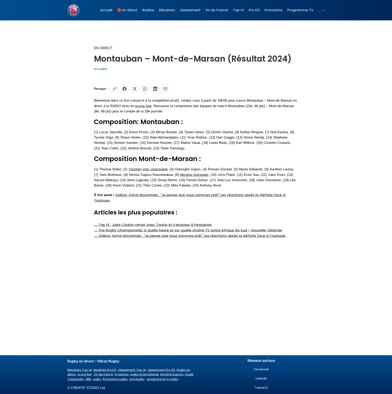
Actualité (100, 69)
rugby (96, 379)
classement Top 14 (132, 370)
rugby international (144, 374)
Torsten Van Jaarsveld (147, 169)
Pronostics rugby (115, 379)
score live (143, 105)
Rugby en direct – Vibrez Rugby (93, 361)
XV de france (103, 374)
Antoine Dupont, (172, 374)
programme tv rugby (162, 379)
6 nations (122, 374)
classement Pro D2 (161, 370)
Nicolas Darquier (194, 174)
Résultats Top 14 (79, 370)
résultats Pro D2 (104, 370)
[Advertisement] (196, 271)
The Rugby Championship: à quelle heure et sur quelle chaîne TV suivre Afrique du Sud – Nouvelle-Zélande (188, 230)
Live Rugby (137, 379)
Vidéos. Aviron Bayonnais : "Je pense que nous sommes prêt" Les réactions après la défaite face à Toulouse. (190, 235)
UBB (88, 379)
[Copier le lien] (114, 89)
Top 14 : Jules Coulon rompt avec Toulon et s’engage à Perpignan (153, 224)
